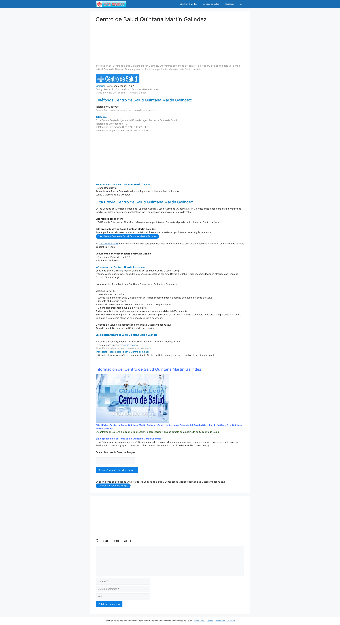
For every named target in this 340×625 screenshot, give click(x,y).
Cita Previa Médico (188, 4)
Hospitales (229, 4)
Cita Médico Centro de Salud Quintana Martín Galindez (127, 236)
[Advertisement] (170, 41)
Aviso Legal (199, 620)
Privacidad (220, 620)
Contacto (231, 620)
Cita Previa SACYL (108, 243)
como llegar (129, 345)
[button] (240, 4)
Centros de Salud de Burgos (113, 485)
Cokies (210, 620)
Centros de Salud (211, 4)
